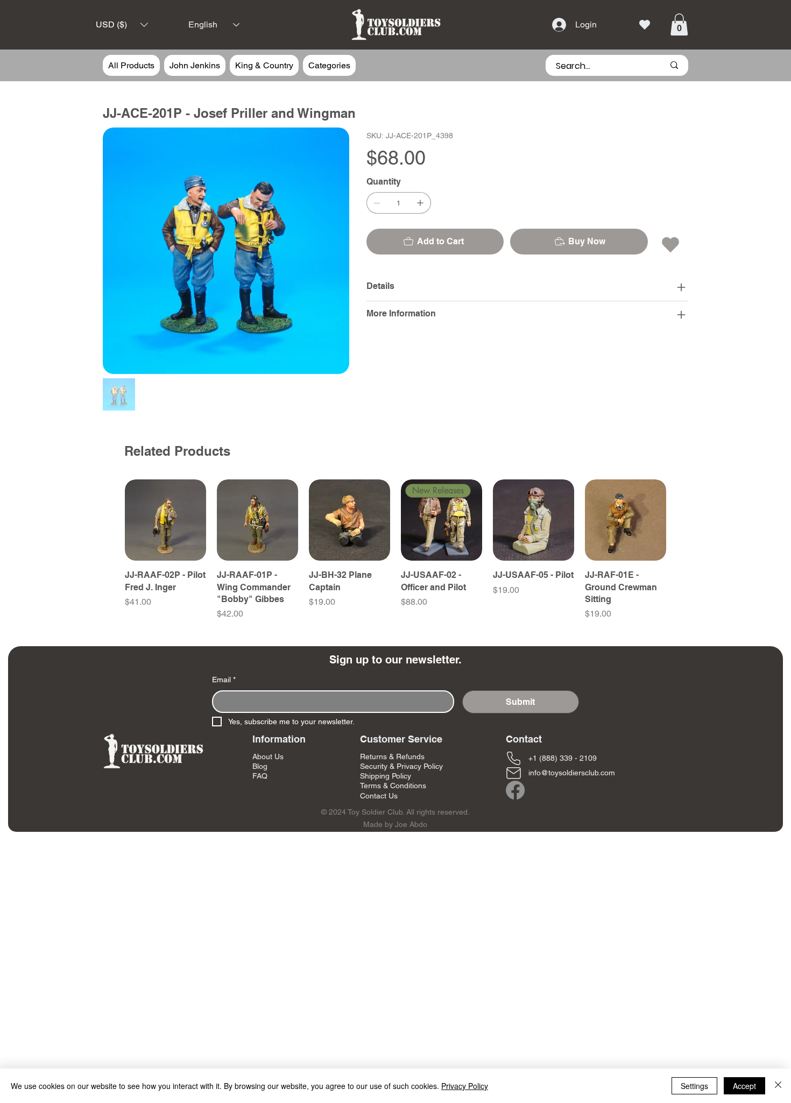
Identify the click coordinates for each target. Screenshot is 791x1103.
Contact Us (379, 795)
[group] (395, 550)
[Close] (778, 1085)
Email (224, 679)
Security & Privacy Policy (401, 766)
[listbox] (122, 25)
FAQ (259, 776)
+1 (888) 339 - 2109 (562, 758)
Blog (259, 766)
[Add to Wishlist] (671, 245)
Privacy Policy (464, 1085)
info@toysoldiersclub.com (571, 772)
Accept (744, 1085)
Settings (694, 1085)
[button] (122, 25)
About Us (268, 756)
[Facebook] (515, 790)
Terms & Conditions (393, 785)
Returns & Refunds (392, 756)
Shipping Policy (385, 776)
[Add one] (420, 203)
